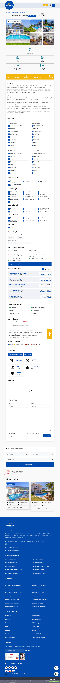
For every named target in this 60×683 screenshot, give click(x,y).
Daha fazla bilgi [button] (13, 682)
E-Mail (32, 403)
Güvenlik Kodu (13, 433)
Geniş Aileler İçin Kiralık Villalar (40, 599)
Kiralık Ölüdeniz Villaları (11, 573)
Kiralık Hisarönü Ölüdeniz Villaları (40, 566)
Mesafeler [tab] (37, 77)
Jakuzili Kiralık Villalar (37, 603)
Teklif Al (45, 5)
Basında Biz (8, 623)
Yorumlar (34, 630)
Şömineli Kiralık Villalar (11, 606)
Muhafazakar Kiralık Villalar (39, 585)
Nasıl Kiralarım (9, 634)
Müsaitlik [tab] (26, 77)
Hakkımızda (8, 615)
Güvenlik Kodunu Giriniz (32, 433)
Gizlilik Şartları (35, 626)
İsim (10, 403)
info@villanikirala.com (14, 550)
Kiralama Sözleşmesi (10, 637)
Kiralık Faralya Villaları (38, 569)
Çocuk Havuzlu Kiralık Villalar (13, 585)
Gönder (48, 436)
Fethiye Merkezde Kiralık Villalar (13, 569)
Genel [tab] (8, 77)
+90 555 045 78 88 (13, 544)
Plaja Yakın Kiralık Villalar (12, 599)
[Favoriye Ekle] (28, 489)
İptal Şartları (8, 630)
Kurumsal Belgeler (36, 619)
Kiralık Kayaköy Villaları (38, 562)
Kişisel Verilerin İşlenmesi (38, 637)
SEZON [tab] (17, 77)
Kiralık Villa (8, 582)
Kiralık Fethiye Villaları (11, 559)
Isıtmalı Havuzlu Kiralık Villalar (13, 596)
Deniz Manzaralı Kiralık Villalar (13, 592)
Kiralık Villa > (15, 12)
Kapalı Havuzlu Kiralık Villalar (13, 603)
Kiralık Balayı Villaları (37, 582)
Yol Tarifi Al (28, 354)
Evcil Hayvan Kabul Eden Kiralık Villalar (42, 596)
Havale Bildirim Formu (37, 634)
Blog (6, 626)
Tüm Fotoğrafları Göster (15, 21)
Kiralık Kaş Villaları (10, 566)
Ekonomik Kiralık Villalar (38, 592)
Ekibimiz (7, 619)
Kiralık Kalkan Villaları (11, 562)
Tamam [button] (54, 681)
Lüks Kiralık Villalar (37, 589)
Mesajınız (11, 410)
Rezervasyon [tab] (49, 77)
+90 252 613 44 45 (13, 547)
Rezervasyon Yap (30, 464)
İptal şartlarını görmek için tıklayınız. (20, 264)
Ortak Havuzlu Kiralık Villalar (39, 606)
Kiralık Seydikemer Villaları (39, 573)
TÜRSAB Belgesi (36, 623)
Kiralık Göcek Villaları (37, 559)
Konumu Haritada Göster (16, 354)
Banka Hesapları (36, 615)
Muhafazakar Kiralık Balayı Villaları (14, 589)
